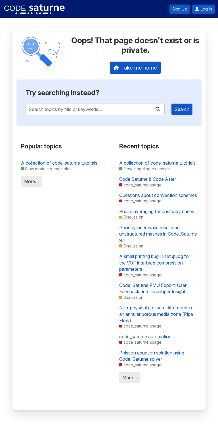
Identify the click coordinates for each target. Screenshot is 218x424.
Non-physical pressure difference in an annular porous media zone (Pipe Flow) (156, 314)
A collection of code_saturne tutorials (59, 163)
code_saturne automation (145, 336)
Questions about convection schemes (158, 195)
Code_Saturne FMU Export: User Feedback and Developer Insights (153, 288)
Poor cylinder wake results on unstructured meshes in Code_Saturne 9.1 (158, 234)
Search (182, 109)
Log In (206, 9)
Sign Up (179, 9)
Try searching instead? (62, 93)
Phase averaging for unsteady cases (156, 211)
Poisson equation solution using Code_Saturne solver (151, 356)
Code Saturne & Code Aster (147, 179)
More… (31, 181)
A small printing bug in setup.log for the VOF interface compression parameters (154, 262)
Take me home (139, 67)
